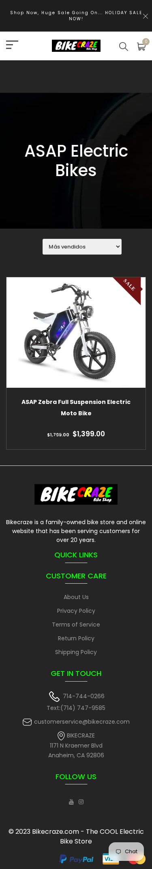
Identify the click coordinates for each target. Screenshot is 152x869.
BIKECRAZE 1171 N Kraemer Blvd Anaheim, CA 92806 (76, 745)
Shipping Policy (76, 652)
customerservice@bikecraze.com (82, 722)
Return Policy (76, 638)
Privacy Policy (76, 611)
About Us (76, 597)
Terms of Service (76, 624)
